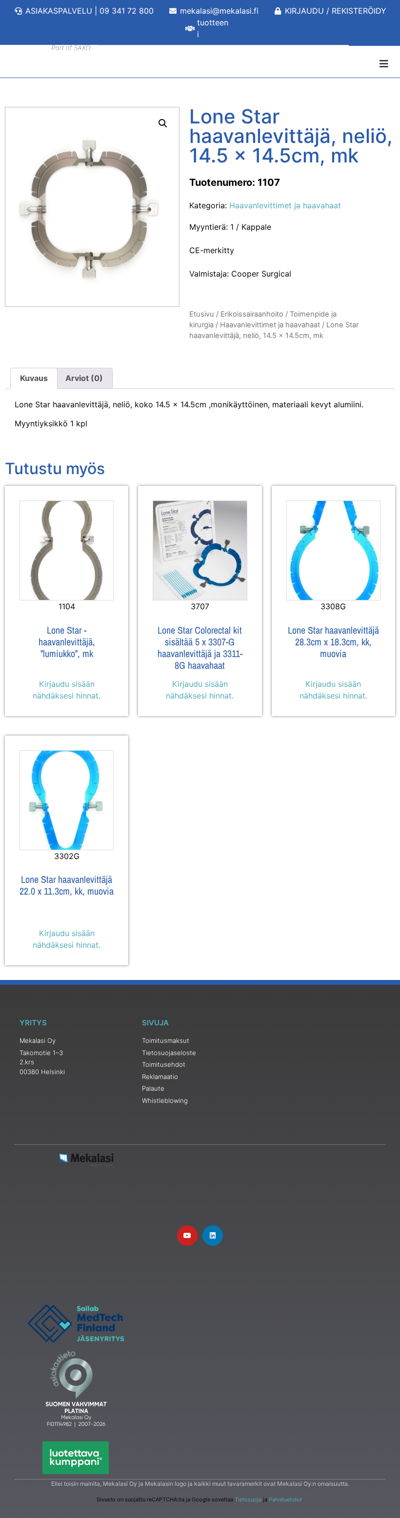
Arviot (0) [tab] (84, 378)
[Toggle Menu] (200, 64)
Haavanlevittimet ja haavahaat (285, 205)
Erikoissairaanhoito (251, 314)
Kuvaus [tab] (34, 378)
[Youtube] (187, 1235)
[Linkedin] (212, 1235)
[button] (163, 123)
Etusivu (201, 314)
